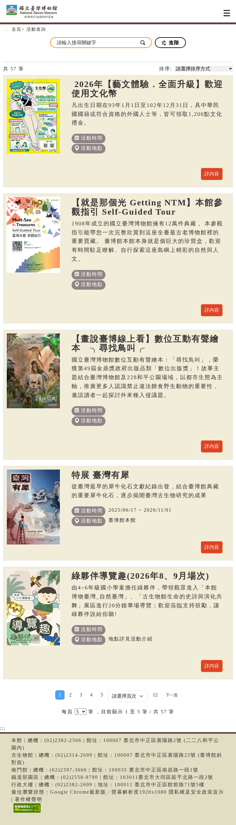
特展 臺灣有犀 (101, 475)
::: (6, 29)
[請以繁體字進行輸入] (143, 42)
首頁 (17, 29)
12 (155, 694)
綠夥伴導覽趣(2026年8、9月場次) (140, 576)
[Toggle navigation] (227, 13)
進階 (173, 42)
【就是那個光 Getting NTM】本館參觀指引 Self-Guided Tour (147, 207)
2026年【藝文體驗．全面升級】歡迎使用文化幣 (147, 88)
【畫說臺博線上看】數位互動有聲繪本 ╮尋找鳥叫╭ (145, 343)
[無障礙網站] (26, 812)
